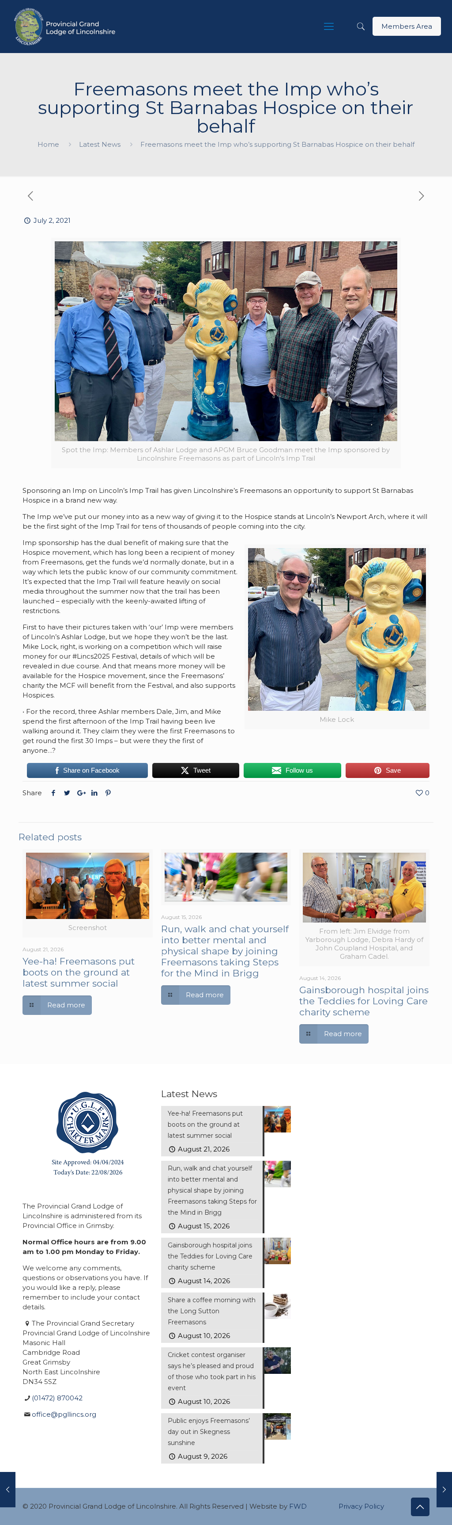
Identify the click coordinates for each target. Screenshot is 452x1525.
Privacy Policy (361, 1506)
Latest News (100, 144)
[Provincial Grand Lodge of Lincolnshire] (66, 26)
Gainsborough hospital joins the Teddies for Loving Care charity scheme (364, 1001)
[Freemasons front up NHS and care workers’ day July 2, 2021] (7, 1489)
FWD (298, 1506)
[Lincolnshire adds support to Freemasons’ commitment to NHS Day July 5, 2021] (444, 1489)
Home (48, 144)
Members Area (406, 26)
